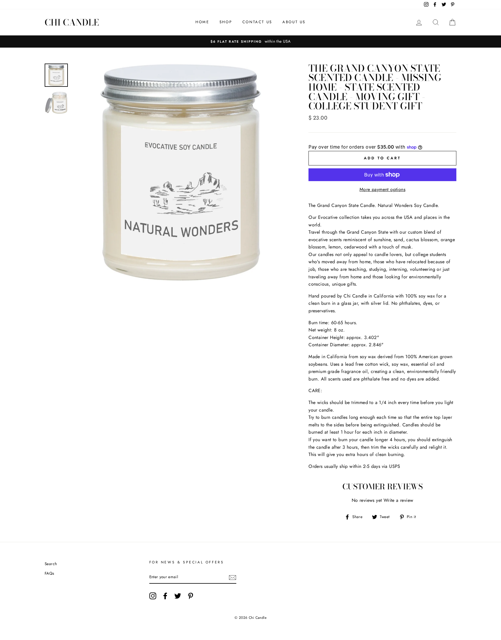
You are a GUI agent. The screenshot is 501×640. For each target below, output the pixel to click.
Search (51, 564)
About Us (294, 22)
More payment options (382, 189)
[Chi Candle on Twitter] (177, 595)
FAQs (49, 573)
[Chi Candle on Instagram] (152, 595)
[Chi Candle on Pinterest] (190, 595)
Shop (225, 22)
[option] (250, 41)
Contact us (257, 22)
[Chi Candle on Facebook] (165, 595)
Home (202, 22)
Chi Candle (72, 22)
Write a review (398, 500)
